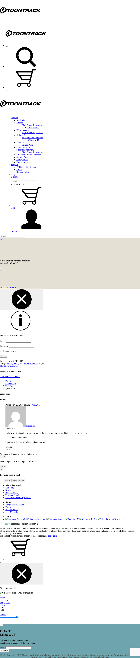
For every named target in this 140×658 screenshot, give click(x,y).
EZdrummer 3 (22, 130)
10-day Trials (22, 159)
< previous (4, 600)
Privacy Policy (13, 363)
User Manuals (11, 512)
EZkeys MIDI (33, 140)
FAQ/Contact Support (14, 505)
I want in (4, 651)
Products (14, 118)
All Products (21, 120)
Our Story (9, 488)
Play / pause (5, 602)
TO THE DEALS (8, 287)
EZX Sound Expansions (32, 132)
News (8, 490)
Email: (3, 648)
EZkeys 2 (20, 135)
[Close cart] (21, 574)
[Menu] (6, 46)
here (107, 657)
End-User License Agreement (18, 497)
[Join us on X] (72, 519)
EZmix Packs (27, 145)
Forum (19, 169)
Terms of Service (31, 363)
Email (2, 341)
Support (14, 164)
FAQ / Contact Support (26, 167)
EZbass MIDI (33, 127)
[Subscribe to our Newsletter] (111, 519)
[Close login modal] (21, 299)
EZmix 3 (20, 142)
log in (3, 457)
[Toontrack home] (20, 20)
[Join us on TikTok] (88, 519)
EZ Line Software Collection (28, 155)
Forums (8, 381)
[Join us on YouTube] (55, 519)
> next (2, 605)
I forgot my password (9, 366)
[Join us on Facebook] (15, 519)
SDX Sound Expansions (32, 152)
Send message (18, 480)
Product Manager (23, 162)
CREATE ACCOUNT (10, 376)
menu (2, 598)
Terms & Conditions (14, 495)
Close (7, 480)
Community (10, 383)
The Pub (9, 386)
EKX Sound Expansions (32, 137)
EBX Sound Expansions (32, 125)
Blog (13, 174)
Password (4, 346)
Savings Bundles (23, 157)
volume (3, 614)
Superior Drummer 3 (25, 150)
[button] (25, 66)
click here (52, 536)
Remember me (9, 351)
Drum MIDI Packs (24, 147)
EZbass (19, 123)
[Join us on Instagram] (36, 519)
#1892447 (36, 405)
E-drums (14, 177)
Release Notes (22, 172)
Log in (14, 231)
